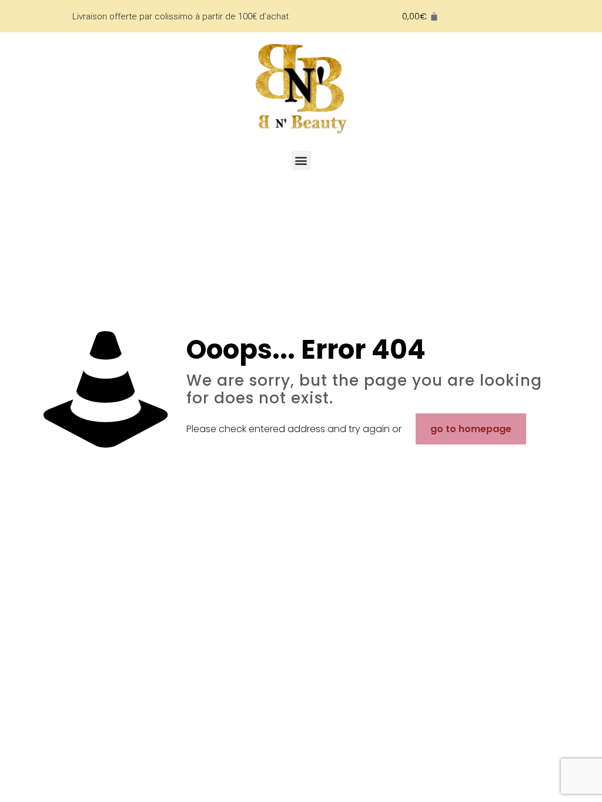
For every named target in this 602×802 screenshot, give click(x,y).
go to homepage (470, 429)
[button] (301, 160)
